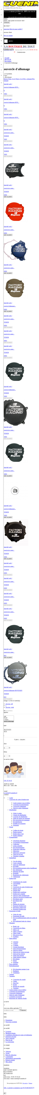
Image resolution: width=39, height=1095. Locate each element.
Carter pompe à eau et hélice (21, 803)
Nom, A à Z (12, 79)
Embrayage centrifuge (19, 892)
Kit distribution (17, 822)
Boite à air (16, 926)
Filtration (12, 923)
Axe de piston (17, 861)
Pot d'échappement (18, 847)
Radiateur (16, 971)
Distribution (12, 810)
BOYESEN (7, 729)
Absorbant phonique (19, 840)
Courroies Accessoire (15, 996)
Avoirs (7, 1053)
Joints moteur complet (19, 957)
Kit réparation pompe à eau (21, 969)
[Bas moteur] (8, 720)
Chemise (15, 942)
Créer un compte (8, 35)
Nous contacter (9, 1038)
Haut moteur (13, 938)
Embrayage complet (19, 894)
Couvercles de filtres (19, 928)
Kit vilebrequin (17, 870)
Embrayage (12, 878)
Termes (30, 1083)
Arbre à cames (17, 813)
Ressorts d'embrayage (19, 909)
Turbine (11, 974)
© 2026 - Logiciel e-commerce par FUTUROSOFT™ (18, 1088)
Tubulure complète (18, 856)
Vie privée (25, 1083)
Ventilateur (16, 972)
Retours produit (10, 1060)
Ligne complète (17, 846)
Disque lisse (16, 890)
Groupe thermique (18, 947)
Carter (11, 798)
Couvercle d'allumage (19, 806)
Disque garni (17, 888)
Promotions (8, 1020)
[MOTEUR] (8, 718)
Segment (15, 962)
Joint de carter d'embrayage (21, 895)
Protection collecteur (19, 849)
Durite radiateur (17, 835)
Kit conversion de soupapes (21, 820)
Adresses (8, 1051)
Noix (14, 902)
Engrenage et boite (14, 911)
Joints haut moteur (18, 955)
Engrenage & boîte (18, 916)
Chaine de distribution (19, 815)
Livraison (8, 1031)
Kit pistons (16, 959)
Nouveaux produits (11, 1022)
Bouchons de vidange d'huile (18, 998)
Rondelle (15, 873)
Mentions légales (10, 1033)
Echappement (13, 837)
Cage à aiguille (17, 863)
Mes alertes (8, 1062)
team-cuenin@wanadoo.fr (9, 793)
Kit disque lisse (17, 900)
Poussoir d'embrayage (19, 906)
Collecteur (16, 844)
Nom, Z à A (19, 79)
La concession (9, 1042)
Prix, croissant (27, 79)
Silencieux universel (19, 852)
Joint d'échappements (19, 948)
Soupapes (16, 825)
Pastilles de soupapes (19, 823)
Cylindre (15, 945)
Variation (12, 976)
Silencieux (16, 851)
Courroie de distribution (20, 816)
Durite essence (17, 832)
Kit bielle (16, 866)
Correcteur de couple (19, 979)
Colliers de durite (18, 830)
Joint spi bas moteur (19, 954)
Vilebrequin (16, 876)
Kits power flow (18, 935)
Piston (15, 960)
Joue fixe (15, 983)
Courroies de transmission (20, 804)
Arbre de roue (17, 914)
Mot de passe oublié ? (16, 29)
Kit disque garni (18, 899)
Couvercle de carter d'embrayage (19, 799)
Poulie (15, 984)
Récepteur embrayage (19, 907)
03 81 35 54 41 (7, 780)
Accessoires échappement (20, 842)
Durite (11, 827)
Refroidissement (14, 966)
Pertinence (5, 79)
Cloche (15, 885)
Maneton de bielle (18, 871)
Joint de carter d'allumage (20, 808)
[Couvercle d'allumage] (8, 721)
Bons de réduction (10, 1055)
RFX (5, 731)
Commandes (9, 1056)
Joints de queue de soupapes (21, 818)
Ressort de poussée (18, 986)
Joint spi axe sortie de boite (21, 952)
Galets (15, 981)
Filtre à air (16, 930)
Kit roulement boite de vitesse (22, 921)
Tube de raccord (18, 854)
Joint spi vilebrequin (19, 864)
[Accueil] (8, 716)
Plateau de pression (19, 904)
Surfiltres (15, 936)
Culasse (15, 943)
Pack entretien (13, 964)
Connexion (6, 29)
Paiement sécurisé (10, 1036)
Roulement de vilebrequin (20, 875)
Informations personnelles (13, 1058)
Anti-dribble (16, 883)
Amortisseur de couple (20, 882)
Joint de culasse (17, 950)
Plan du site (8, 1040)
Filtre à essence (17, 931)
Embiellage (12, 858)
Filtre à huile (17, 933)
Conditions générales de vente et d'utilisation (18, 1035)
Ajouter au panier (7, 95)
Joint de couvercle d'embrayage (22, 897)
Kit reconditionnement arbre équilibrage (25, 868)
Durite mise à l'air (18, 834)
